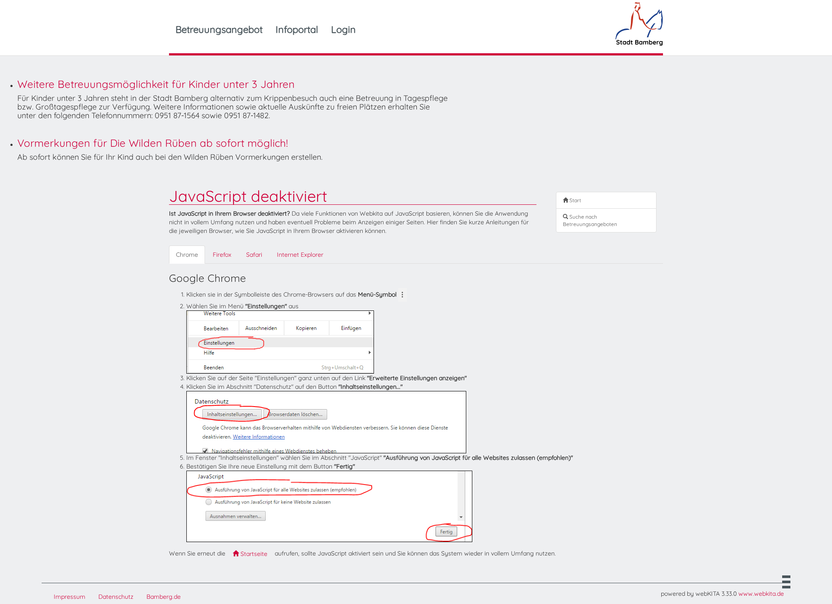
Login (343, 29)
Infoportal (297, 29)
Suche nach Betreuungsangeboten (590, 220)
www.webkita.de (761, 594)
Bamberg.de (163, 597)
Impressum (69, 597)
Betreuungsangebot (219, 29)
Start (574, 200)
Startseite (253, 554)
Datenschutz (115, 597)
